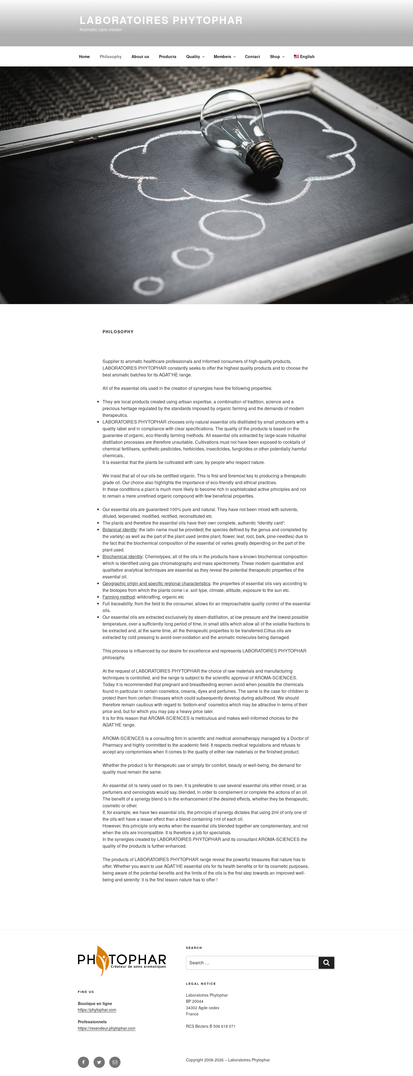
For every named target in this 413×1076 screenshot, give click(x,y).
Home (84, 56)
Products (167, 56)
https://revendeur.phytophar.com (106, 1028)
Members (222, 56)
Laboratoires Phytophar (161, 19)
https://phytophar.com (97, 1009)
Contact (252, 56)
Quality (193, 56)
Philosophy (111, 56)
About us (140, 56)
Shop (275, 56)
